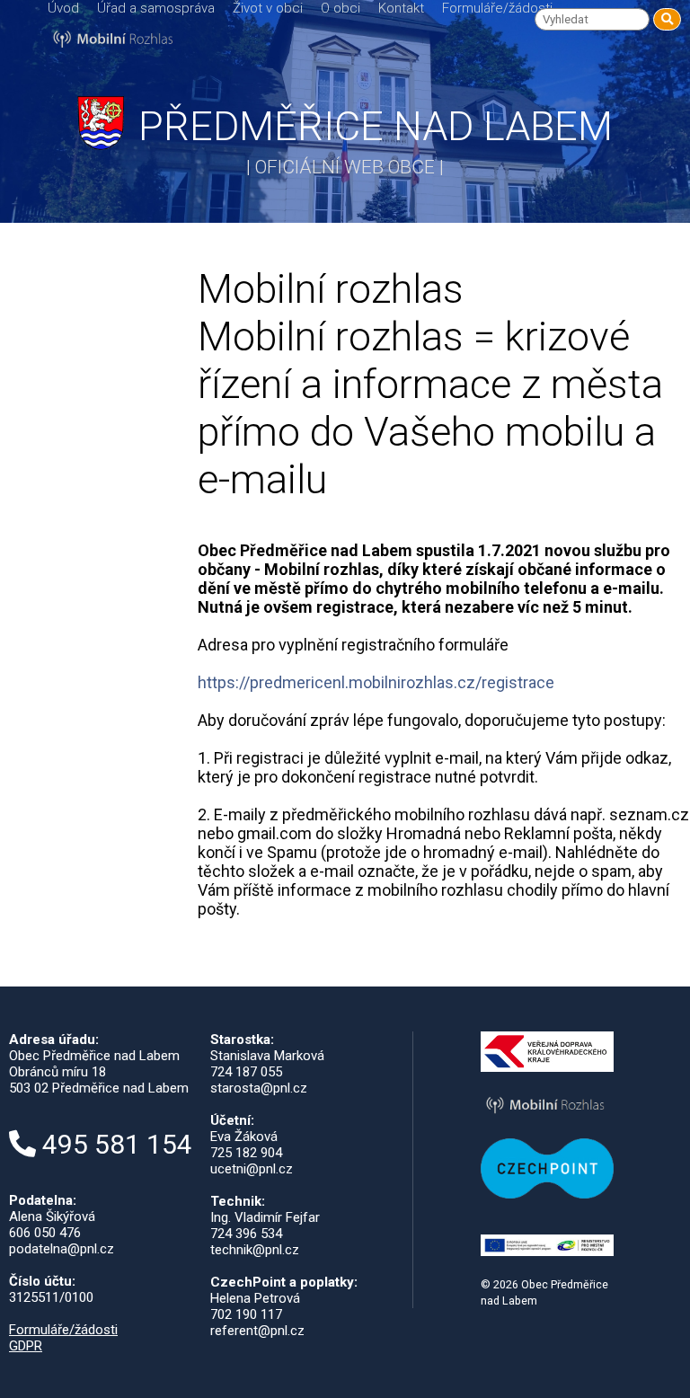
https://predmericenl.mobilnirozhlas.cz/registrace (376, 682)
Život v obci (268, 8)
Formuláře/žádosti (497, 8)
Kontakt (401, 8)
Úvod (63, 8)
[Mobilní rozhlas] (548, 1114)
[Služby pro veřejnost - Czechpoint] (548, 1194)
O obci (340, 8)
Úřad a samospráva (156, 8)
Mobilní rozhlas (66, 371)
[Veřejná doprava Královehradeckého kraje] (548, 1067)
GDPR (25, 1346)
